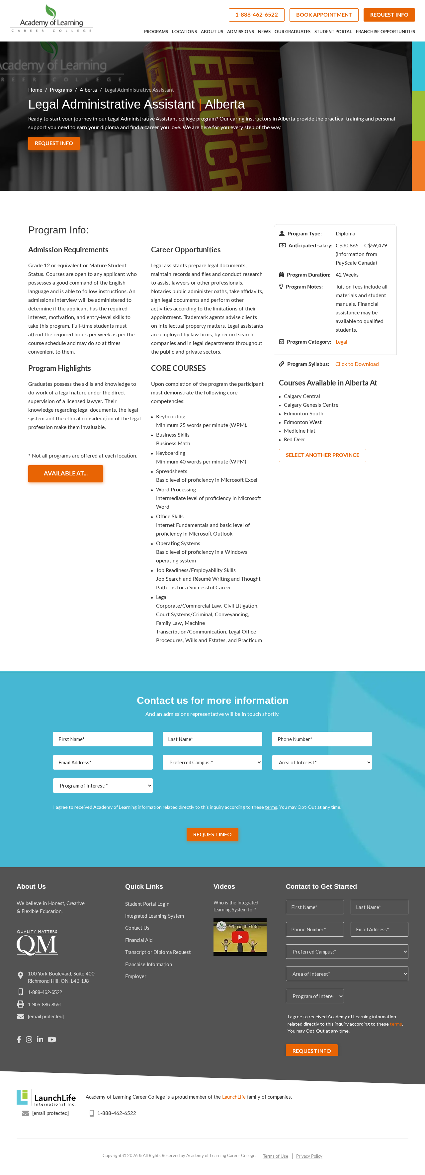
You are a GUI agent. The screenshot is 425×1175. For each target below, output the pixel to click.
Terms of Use (275, 1156)
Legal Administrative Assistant (139, 90)
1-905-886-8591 (45, 1004)
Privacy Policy (309, 1156)
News (264, 32)
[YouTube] (52, 1040)
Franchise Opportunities (385, 32)
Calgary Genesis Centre (311, 405)
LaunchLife (234, 1097)
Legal (341, 342)
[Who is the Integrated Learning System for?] (240, 937)
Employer (135, 976)
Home (35, 90)
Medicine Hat (299, 431)
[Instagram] (29, 1040)
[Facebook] (19, 1040)
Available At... (66, 474)
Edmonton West (303, 422)
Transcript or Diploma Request (158, 952)
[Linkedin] (40, 1040)
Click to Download (357, 364)
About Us (212, 32)
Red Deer (294, 439)
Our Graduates (292, 32)
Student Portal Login (147, 904)
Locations (184, 32)
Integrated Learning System (154, 916)
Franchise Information (148, 964)
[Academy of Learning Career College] (51, 18)
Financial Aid (138, 940)
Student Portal (333, 32)
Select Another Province (322, 455)
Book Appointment (324, 15)
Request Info (389, 15)
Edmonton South (303, 413)
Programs (156, 32)
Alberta (88, 90)
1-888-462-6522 (256, 15)
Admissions (240, 32)
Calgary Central (302, 396)
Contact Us (137, 928)
